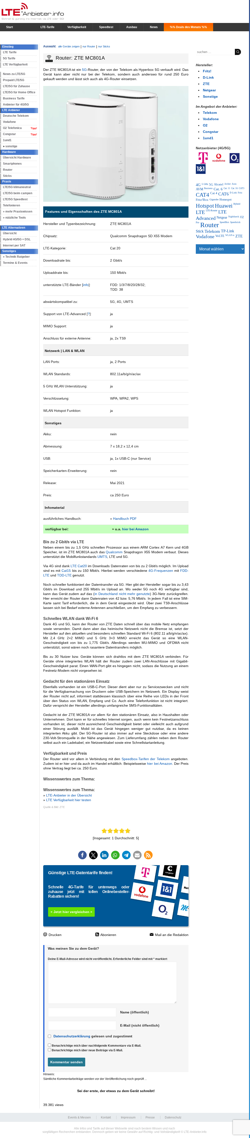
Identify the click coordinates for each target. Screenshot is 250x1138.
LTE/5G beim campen (17, 193)
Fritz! (207, 71)
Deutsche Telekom (16, 115)
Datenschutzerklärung (71, 1036)
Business (208, 188)
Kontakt (106, 1117)
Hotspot (205, 205)
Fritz (240, 192)
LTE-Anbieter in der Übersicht (69, 795)
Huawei (223, 205)
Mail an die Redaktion (171, 935)
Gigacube (214, 199)
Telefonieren (11, 205)
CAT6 (223, 193)
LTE (200, 212)
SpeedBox (224, 222)
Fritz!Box (202, 200)
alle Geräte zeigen (69, 46)
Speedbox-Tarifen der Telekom (146, 759)
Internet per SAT (14, 245)
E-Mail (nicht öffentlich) (139, 1025)
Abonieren (108, 935)
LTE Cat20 (79, 566)
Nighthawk (233, 216)
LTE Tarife (10, 52)
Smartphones (12, 163)
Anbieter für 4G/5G (16, 104)
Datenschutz (173, 1117)
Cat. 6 (218, 189)
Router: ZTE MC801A (80, 58)
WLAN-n (229, 235)
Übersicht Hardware (17, 157)
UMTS (102, 557)
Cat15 (66, 571)
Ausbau (131, 27)
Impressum (128, 1117)
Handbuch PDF (125, 519)
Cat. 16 (234, 188)
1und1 (7, 140)
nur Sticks (104, 46)
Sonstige (210, 96)
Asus (234, 184)
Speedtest (106, 27)
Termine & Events (15, 263)
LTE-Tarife (47, 27)
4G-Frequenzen (160, 571)
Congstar (9, 134)
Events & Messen (79, 1117)
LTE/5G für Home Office (19, 92)
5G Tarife (9, 58)
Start (9, 27)
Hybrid (236, 203)
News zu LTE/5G (14, 74)
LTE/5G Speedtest (15, 199)
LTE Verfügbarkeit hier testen (68, 800)
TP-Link (227, 231)
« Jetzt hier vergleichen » (71, 912)
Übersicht (10, 233)
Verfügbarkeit (76, 27)
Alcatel (218, 184)
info (86, 285)
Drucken (55, 935)
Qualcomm (114, 552)
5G (84, 70)
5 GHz (205, 184)
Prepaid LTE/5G (13, 80)
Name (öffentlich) (134, 1012)
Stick (200, 231)
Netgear (209, 90)
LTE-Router (211, 210)
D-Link (208, 77)
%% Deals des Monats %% (188, 27)
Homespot (225, 199)
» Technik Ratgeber (16, 256)
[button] (82, 855)
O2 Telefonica (12, 128)
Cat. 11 (227, 188)
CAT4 (202, 194)
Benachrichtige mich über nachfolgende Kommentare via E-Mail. (96, 1045)
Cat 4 (213, 193)
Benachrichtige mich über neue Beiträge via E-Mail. (87, 1050)
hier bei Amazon (135, 529)
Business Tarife (14, 98)
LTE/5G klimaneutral (17, 187)
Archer (227, 184)
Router (7, 169)
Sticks (7, 176)
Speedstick (235, 222)
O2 (205, 125)
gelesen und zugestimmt (92, 1036)
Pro (197, 222)
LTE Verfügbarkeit (15, 64)
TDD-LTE (64, 575)
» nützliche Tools (14, 217)
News (154, 27)
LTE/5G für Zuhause (16, 86)
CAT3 (241, 188)
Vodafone (9, 122)
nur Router (89, 46)
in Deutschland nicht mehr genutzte (122, 594)
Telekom (210, 113)
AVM (199, 189)
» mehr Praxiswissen (17, 211)
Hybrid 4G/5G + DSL (17, 239)
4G (198, 185)
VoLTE (219, 236)
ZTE (206, 84)
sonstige (11, 146)
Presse (150, 1117)
